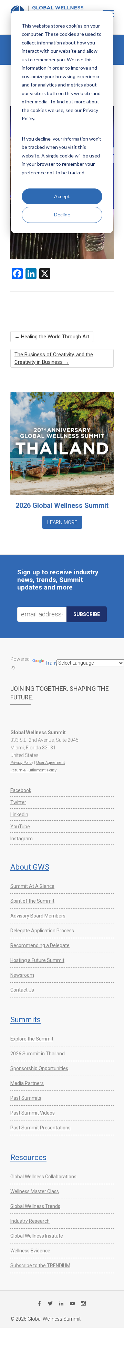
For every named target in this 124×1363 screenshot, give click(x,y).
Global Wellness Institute (36, 1236)
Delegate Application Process (42, 930)
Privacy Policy (21, 762)
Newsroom (22, 975)
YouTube (20, 826)
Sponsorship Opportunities (39, 1068)
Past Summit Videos (32, 1113)
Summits (25, 1019)
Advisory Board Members (37, 916)
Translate (55, 663)
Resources (28, 1157)
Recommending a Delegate (40, 945)
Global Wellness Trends (35, 1206)
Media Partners (27, 1083)
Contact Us (22, 990)
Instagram (21, 838)
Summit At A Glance (32, 886)
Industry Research (30, 1221)
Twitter (18, 802)
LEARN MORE (62, 522)
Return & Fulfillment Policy (33, 770)
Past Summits (25, 1098)
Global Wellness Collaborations (43, 1176)
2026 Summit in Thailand (37, 1053)
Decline (62, 214)
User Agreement (50, 762)
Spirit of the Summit (32, 901)
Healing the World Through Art (51, 337)
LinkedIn (19, 814)
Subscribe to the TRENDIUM (40, 1265)
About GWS (29, 867)
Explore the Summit (31, 1039)
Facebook (20, 790)
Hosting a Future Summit (37, 960)
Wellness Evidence (30, 1250)
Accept (62, 196)
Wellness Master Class (34, 1191)
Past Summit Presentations (40, 1127)
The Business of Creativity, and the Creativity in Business (53, 358)
